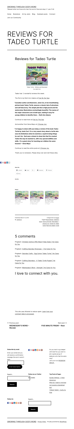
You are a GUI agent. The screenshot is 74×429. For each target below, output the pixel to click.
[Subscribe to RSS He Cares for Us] (37, 350)
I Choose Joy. (44, 148)
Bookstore (16, 14)
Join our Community (14, 17)
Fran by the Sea (47, 221)
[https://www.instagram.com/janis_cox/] (42, 350)
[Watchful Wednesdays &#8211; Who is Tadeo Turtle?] (37, 195)
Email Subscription (14, 366)
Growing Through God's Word (21, 7)
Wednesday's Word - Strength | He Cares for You (39, 268)
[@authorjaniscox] (3, 162)
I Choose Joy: (42, 124)
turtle (57, 225)
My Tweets (31, 377)
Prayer (57, 217)
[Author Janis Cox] (1, 162)
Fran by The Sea (38, 119)
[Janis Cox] (7, 162)
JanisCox (19, 219)
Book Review (49, 219)
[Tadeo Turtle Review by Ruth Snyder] (22, 195)
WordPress (63, 421)
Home (9, 14)
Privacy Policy (42, 421)
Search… (10, 374)
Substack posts (42, 14)
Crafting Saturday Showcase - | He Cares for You (39, 249)
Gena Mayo (55, 221)
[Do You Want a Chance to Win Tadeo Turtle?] (52, 195)
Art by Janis (26, 14)
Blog (33, 14)
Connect (52, 14)
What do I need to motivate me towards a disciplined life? (57, 385)
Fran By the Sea (43, 98)
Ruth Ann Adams (50, 225)
